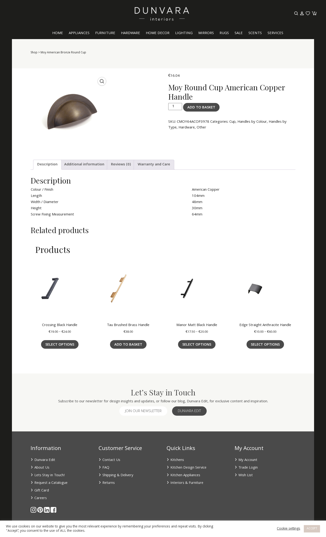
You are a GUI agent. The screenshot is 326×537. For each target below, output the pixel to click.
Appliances (79, 33)
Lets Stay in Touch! (49, 475)
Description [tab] (47, 165)
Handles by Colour (252, 122)
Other (201, 128)
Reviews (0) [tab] (121, 165)
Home (57, 33)
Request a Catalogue (51, 483)
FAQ (105, 468)
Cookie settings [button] (288, 529)
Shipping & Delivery (117, 475)
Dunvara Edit (189, 411)
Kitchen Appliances (185, 475)
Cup (232, 122)
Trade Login (248, 468)
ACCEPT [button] (312, 528)
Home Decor (157, 33)
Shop (34, 52)
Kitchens (177, 460)
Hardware (130, 33)
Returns (108, 483)
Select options (59, 345)
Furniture (105, 33)
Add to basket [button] (128, 345)
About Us (41, 468)
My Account (247, 460)
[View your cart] (314, 13)
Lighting (184, 33)
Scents (255, 33)
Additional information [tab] (84, 165)
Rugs (224, 33)
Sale (239, 33)
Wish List (245, 475)
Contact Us (111, 460)
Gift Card (41, 491)
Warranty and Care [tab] (154, 165)
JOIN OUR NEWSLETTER (143, 411)
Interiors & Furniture (186, 483)
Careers (40, 498)
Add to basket (201, 108)
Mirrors (206, 33)
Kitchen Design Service (188, 468)
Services (275, 33)
